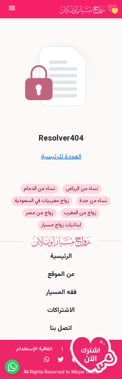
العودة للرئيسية (61, 156)
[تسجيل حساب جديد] (95, 357)
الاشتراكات (61, 310)
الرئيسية (61, 256)
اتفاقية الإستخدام (34, 349)
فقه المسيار (61, 292)
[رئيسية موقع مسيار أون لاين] (89, 9)
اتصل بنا (61, 328)
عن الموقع (61, 274)
